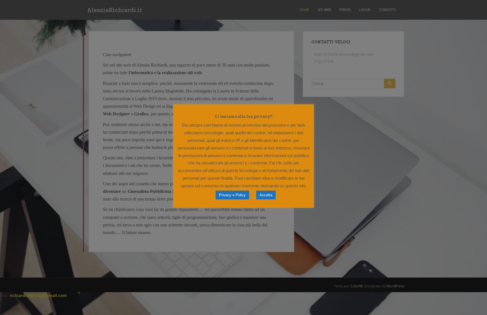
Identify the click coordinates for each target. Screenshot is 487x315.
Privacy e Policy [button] (232, 195)
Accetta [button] (266, 195)
